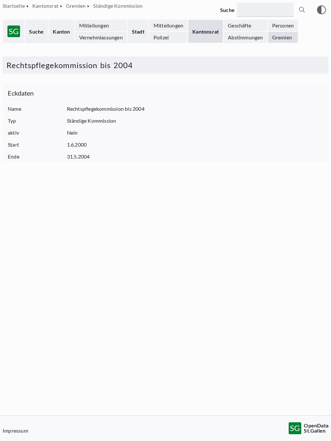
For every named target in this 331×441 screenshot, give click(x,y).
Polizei (161, 37)
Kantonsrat (205, 31)
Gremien (282, 37)
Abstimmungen (245, 37)
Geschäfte (239, 25)
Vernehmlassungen (101, 37)
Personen (283, 25)
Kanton (61, 31)
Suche (36, 31)
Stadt (138, 31)
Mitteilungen (94, 25)
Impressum (15, 430)
